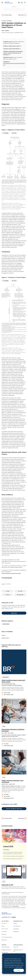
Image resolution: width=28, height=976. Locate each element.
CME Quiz (4, 934)
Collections (4, 931)
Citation (3, 635)
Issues (3, 926)
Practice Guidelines (7, 20)
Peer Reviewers (16, 926)
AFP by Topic (5, 928)
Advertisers (15, 931)
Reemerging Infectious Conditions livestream (13, 730)
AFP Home (4, 923)
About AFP (15, 947)
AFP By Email (5, 952)
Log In (3, 583)
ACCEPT (19, 970)
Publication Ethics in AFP (18, 950)
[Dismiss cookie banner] (23, 956)
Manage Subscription (6, 949)
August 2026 (8, 846)
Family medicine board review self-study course (13, 681)
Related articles (5, 637)
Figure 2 (21, 260)
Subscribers (16, 928)
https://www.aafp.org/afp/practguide (11, 573)
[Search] (24, 2)
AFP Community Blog (6, 937)
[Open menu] (2, 2)
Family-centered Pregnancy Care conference (12, 781)
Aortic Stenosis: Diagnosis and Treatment (12, 858)
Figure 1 (18, 109)
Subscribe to (7, 885)
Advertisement (14, 6)
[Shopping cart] (18, 2)
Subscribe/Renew (6, 947)
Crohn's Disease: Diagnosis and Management (13, 856)
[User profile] (21, 2)
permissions (16, 906)
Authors (15, 923)
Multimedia (4, 939)
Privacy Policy (19, 967)
